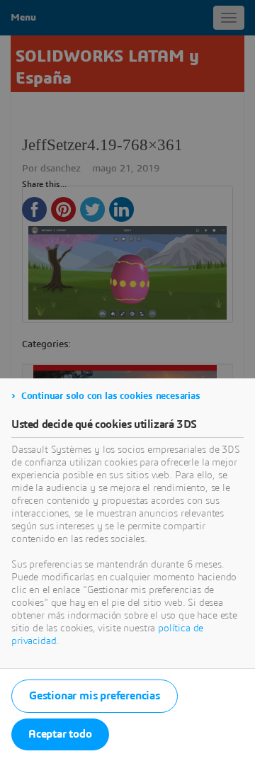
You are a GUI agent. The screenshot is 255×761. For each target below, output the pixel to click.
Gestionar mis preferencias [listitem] (94, 695)
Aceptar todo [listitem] (60, 734)
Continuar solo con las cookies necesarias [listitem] (110, 396)
